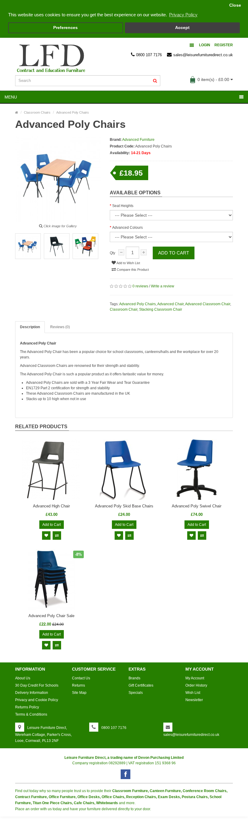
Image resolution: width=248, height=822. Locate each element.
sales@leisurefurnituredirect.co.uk (203, 55)
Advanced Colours (127, 227)
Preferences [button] (65, 27)
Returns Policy (27, 707)
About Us (22, 678)
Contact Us (81, 678)
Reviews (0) (60, 327)
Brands (134, 678)
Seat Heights (122, 206)
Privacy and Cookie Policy (36, 700)
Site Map (79, 693)
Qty (112, 253)
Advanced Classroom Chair (207, 304)
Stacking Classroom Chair (160, 309)
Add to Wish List (128, 263)
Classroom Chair (123, 309)
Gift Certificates (141, 685)
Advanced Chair (170, 304)
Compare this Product (132, 269)
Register (223, 45)
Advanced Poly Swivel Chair (196, 506)
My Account (194, 678)
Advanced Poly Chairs (137, 304)
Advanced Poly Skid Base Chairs (124, 506)
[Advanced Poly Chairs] (28, 246)
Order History (196, 685)
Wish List (192, 693)
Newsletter (194, 700)
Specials (136, 693)
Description (30, 327)
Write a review (162, 286)
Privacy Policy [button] (183, 14)
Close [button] (235, 5)
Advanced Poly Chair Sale (51, 615)
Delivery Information (31, 693)
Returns (78, 685)
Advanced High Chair (51, 506)
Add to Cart (173, 252)
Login (204, 45)
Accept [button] (182, 27)
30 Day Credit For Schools (36, 685)
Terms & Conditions (31, 714)
